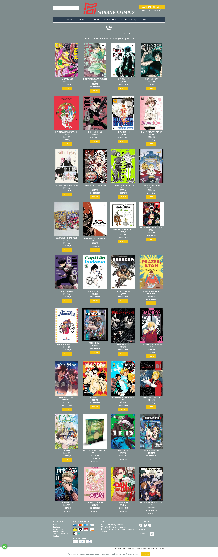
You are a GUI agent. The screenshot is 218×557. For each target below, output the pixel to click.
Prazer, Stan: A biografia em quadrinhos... (151, 292)
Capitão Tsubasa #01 (95, 291)
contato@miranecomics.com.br (115, 527)
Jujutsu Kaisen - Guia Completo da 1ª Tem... (151, 503)
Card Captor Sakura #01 (95, 502)
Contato (147, 20)
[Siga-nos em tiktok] (149, 525)
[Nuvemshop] (63, 549)
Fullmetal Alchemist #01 (151, 397)
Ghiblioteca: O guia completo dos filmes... (94, 451)
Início (69, 20)
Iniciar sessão (157, 10)
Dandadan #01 (123, 502)
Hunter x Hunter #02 (123, 132)
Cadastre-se (145, 10)
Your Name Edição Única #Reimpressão (67, 398)
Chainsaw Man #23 (67, 79)
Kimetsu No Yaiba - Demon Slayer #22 (95, 186)
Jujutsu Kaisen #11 (67, 502)
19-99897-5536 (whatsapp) (113, 525)
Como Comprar (110, 20)
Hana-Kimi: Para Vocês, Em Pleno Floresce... (151, 133)
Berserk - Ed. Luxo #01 (123, 291)
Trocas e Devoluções (130, 20)
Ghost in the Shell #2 (95, 343)
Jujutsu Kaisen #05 (95, 397)
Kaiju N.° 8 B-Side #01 (67, 291)
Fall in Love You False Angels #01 (67, 185)
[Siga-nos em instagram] (140, 525)
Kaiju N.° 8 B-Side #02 (95, 132)
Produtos (80, 20)
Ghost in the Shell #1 (151, 450)
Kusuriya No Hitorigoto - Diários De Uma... (95, 80)
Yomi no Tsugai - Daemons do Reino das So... (151, 345)
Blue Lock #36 (123, 450)
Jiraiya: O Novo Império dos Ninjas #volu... (95, 239)
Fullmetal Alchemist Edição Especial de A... (151, 186)
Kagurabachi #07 (123, 344)
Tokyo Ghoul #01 (123, 79)
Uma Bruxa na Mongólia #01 (66, 344)
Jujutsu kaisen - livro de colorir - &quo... (151, 229)
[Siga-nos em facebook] (145, 525)
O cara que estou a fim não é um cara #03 (123, 186)
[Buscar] (76, 8)
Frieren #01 (66, 450)
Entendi (145, 554)
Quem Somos (94, 20)
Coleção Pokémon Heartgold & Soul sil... (66, 239)
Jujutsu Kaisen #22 (151, 79)
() (153, 7)
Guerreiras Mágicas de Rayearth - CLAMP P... (66, 133)
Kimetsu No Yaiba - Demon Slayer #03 (123, 398)
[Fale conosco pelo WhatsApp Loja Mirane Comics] (4, 546)
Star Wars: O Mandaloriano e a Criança (123, 230)
